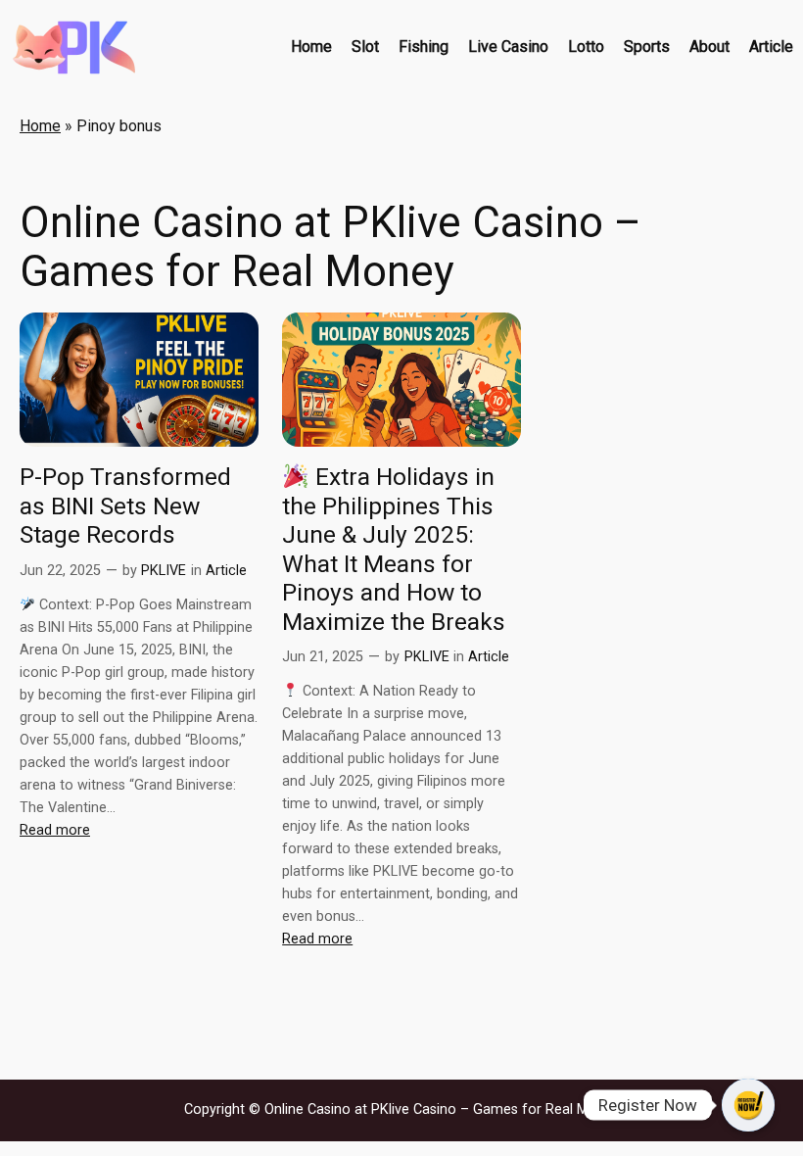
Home (40, 126)
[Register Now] (748, 1105)
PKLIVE (163, 570)
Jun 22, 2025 (60, 570)
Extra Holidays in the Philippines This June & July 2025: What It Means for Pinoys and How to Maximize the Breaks (393, 548)
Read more (55, 830)
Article (226, 570)
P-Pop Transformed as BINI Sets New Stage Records (125, 505)
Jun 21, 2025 (322, 657)
